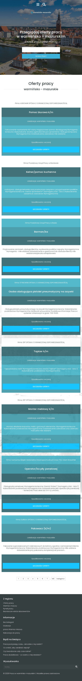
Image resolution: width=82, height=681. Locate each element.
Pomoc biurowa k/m (41, 112)
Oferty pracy (8, 603)
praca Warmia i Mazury (12, 629)
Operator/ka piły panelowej (41, 468)
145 (53, 579)
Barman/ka (41, 231)
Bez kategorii (8, 622)
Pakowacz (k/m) (41, 528)
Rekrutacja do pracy (11, 633)
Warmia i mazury (10, 606)
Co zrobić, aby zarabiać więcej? (16, 647)
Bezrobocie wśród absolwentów (16, 611)
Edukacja (7, 626)
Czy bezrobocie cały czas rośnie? (17, 651)
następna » (61, 579)
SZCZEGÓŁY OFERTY (41, 149)
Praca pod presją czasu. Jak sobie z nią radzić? (22, 644)
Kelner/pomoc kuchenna (41, 172)
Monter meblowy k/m (41, 409)
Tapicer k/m (41, 351)
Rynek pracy (8, 608)
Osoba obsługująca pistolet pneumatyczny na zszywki (41, 291)
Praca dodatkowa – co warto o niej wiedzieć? (22, 655)
